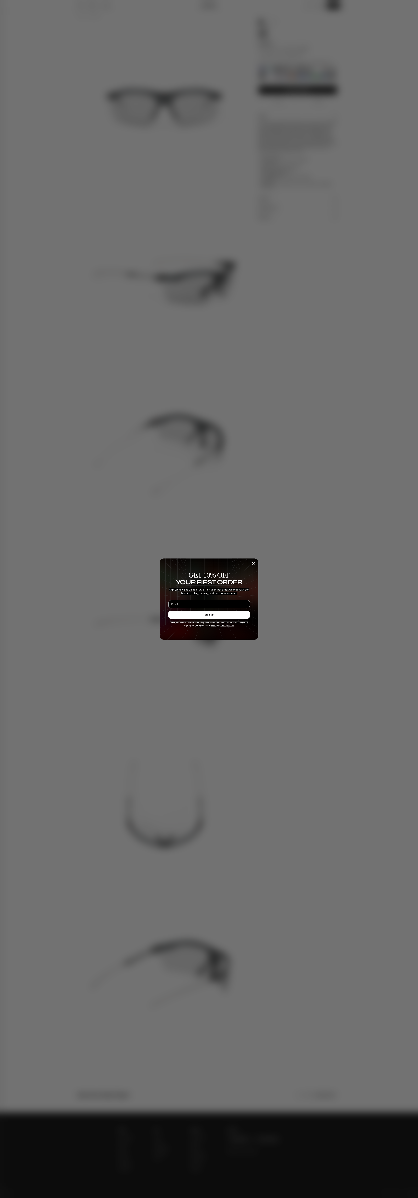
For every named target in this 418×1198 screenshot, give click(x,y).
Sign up (209, 614)
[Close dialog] (253, 563)
